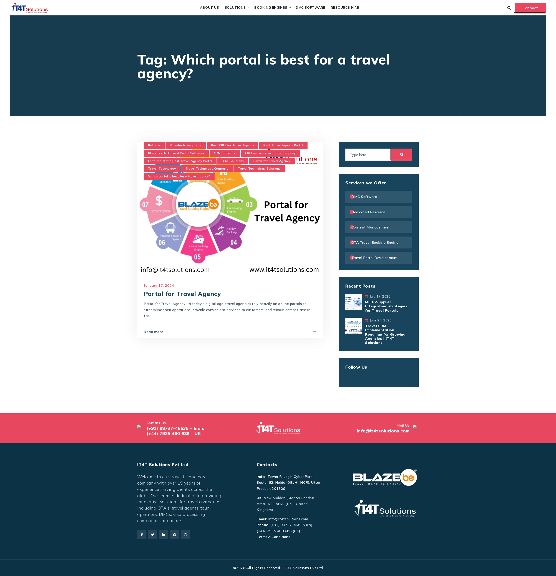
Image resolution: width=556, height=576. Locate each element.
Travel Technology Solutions (259, 168)
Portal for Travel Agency (271, 161)
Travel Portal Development (374, 257)
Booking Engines (270, 7)
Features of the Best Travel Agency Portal (180, 161)
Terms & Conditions (273, 537)
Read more (154, 331)
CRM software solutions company (270, 153)
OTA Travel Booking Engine (375, 242)
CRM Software (225, 153)
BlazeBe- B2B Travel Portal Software (176, 153)
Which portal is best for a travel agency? (179, 176)
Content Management (370, 227)
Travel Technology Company (206, 168)
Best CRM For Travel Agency (232, 145)
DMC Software (310, 7)
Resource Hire (345, 7)
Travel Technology (162, 168)
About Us (209, 7)
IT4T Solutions (233, 161)
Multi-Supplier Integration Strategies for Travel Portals (386, 306)
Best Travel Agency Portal (283, 145)
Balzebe (154, 145)
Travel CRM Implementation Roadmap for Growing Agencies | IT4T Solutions (385, 334)
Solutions (235, 7)
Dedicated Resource (368, 212)
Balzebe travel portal (186, 145)
